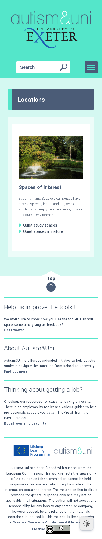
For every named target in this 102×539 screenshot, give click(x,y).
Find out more (15, 371)
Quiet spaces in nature (43, 231)
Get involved (14, 330)
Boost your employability (25, 423)
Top (51, 278)
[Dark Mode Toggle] (86, 523)
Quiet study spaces (40, 225)
